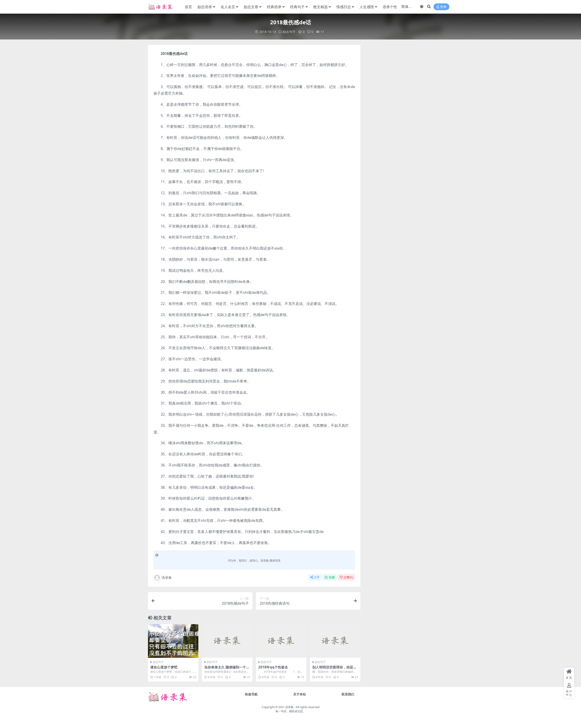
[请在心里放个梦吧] (173, 641)
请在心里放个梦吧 (163, 667)
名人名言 (228, 6)
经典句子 (297, 6)
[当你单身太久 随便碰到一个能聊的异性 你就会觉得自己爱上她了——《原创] (227, 641)
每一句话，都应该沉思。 (290, 711)
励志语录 (204, 6)
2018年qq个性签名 (273, 667)
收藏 (332, 577)
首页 (188, 6)
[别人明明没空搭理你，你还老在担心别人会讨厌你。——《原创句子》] (335, 641)
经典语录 (274, 6)
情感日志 (343, 6)
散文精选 (320, 6)
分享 (317, 577)
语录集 (167, 577)
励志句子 (289, 31)
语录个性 (390, 6)
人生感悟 (366, 6)
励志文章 (251, 6)
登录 (443, 7)
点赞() (348, 577)
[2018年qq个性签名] (281, 641)
